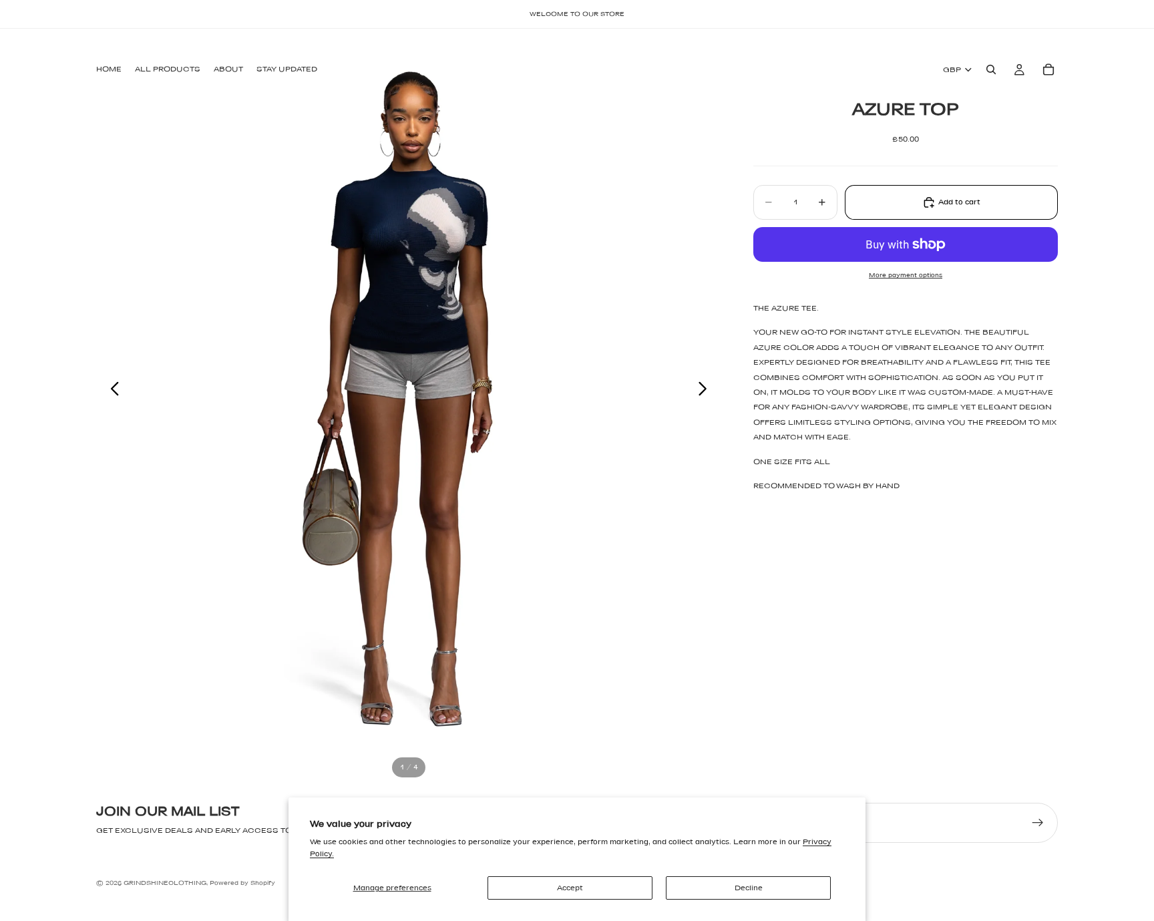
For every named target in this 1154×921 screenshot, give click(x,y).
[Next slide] (706, 391)
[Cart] (1048, 69)
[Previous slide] (111, 391)
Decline (749, 888)
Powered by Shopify (242, 883)
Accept (570, 888)
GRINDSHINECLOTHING (165, 883)
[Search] (991, 69)
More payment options (905, 275)
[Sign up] (1038, 823)
